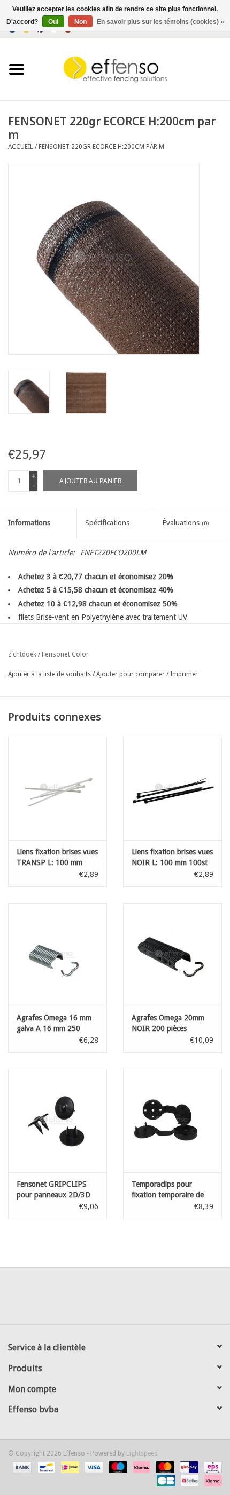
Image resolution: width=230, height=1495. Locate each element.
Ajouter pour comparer (131, 674)
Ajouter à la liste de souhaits (49, 674)
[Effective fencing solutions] (131, 69)
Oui (53, 22)
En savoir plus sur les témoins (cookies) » (160, 22)
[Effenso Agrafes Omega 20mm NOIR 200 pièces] (172, 954)
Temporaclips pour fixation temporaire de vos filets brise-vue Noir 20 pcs (170, 1190)
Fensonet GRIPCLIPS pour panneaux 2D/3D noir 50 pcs (53, 1190)
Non (80, 22)
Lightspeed (142, 1453)
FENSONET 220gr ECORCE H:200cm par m (101, 146)
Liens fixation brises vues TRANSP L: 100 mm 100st (57, 858)
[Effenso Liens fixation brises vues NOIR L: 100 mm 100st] (172, 788)
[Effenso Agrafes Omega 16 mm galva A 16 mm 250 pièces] (57, 954)
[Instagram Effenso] (153, 1299)
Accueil (20, 146)
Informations (29, 522)
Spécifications (107, 522)
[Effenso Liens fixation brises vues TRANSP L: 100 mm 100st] (57, 788)
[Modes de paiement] (21, 1466)
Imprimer (184, 674)
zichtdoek (22, 654)
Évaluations (185, 522)
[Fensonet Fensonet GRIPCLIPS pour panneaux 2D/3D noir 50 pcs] (57, 1120)
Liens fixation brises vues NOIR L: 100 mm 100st (172, 857)
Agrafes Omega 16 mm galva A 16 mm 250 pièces (54, 1023)
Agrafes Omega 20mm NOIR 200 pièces (168, 1023)
